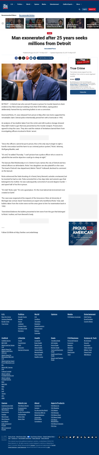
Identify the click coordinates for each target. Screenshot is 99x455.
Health (37, 338)
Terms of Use (84, 84)
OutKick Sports (68, 4)
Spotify (92, 437)
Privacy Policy (74, 84)
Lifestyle (21, 338)
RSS (85, 437)
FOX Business (73, 338)
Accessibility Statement (25, 438)
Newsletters (88, 437)
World (28, 4)
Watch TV (92, 9)
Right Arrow (95, 23)
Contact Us (14, 438)
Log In (85, 9)
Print (30, 58)
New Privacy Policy (21, 436)
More (78, 4)
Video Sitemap (45, 438)
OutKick (5, 338)
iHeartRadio (96, 437)
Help (9, 438)
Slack (81, 437)
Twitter (19, 58)
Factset (33, 445)
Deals (53, 338)
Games (4, 403)
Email (34, 58)
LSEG (48, 447)
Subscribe (83, 92)
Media (44, 4)
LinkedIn (77, 437)
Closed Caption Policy (49, 436)
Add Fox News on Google (46, 58)
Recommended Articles (27, 15)
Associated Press (50, 48)
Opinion (36, 4)
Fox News (5, 6)
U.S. (12, 4)
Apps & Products (57, 403)
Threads (23, 58)
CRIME (50, 33)
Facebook (16, 58)
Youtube (70, 437)
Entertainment (54, 4)
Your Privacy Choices (36, 436)
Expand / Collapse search (80, 9)
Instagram (66, 437)
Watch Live (22, 403)
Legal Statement (21, 447)
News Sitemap (36, 438)
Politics (20, 4)
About (37, 403)
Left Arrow (3, 23)
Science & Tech (90, 338)
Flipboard (27, 58)
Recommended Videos (9, 15)
